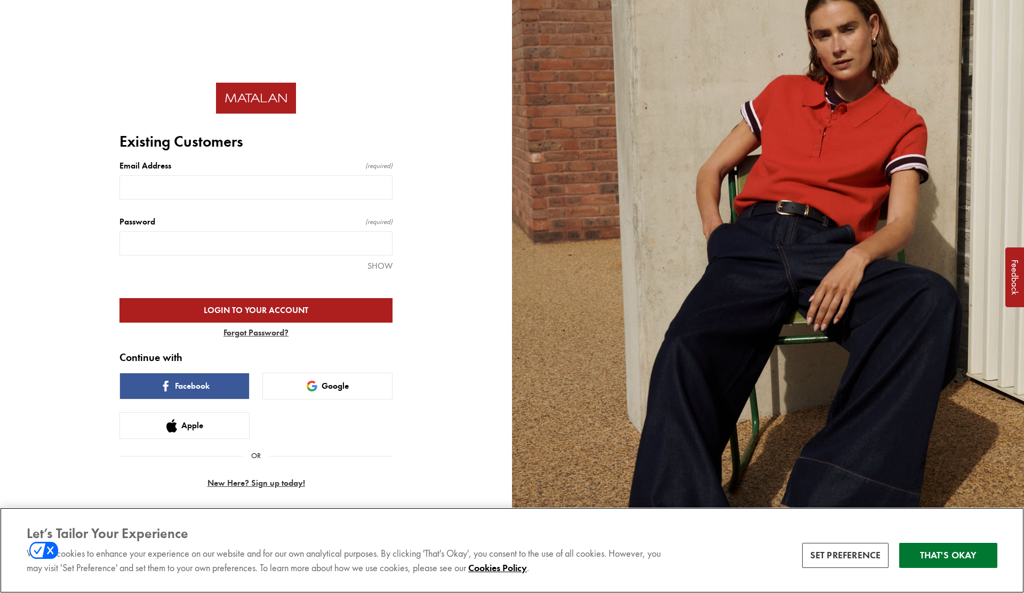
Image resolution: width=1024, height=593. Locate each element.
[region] (512, 550)
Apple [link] (192, 425)
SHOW (380, 266)
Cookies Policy (497, 568)
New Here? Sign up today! (256, 483)
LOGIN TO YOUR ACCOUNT (256, 310)
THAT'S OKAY (948, 555)
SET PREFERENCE (845, 555)
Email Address (256, 166)
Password (256, 222)
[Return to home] (256, 98)
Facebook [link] (192, 386)
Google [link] (335, 386)
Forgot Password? (256, 332)
